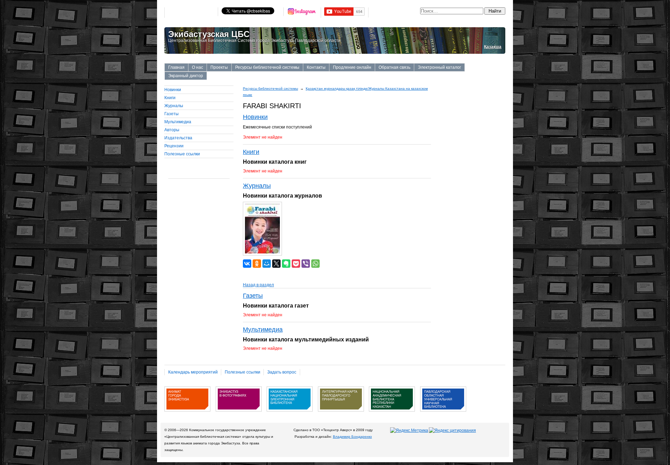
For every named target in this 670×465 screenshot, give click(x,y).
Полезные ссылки (182, 154)
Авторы (171, 129)
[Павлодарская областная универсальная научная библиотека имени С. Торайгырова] (443, 414)
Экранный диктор (185, 75)
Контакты (316, 67)
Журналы (173, 105)
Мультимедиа (177, 121)
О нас (197, 67)
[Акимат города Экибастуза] (187, 414)
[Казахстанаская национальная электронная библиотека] (290, 414)
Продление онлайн (352, 67)
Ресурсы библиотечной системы (267, 67)
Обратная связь (394, 67)
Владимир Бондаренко (352, 436)
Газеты (171, 113)
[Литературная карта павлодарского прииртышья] (341, 414)
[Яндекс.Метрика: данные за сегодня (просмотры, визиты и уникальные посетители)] (409, 430)
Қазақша (492, 46)
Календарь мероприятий (193, 372)
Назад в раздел (258, 284)
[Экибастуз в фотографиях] (239, 414)
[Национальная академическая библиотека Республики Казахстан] (392, 414)
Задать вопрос (281, 372)
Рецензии (174, 145)
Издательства (178, 137)
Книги (170, 97)
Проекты (219, 67)
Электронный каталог (439, 67)
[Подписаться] (302, 12)
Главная (176, 67)
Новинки (172, 89)
